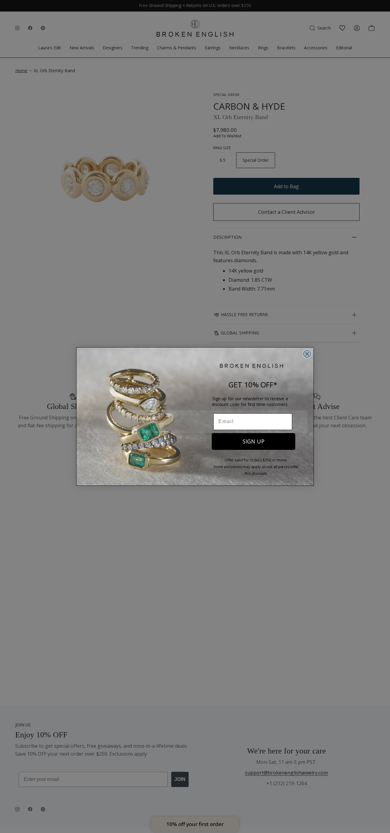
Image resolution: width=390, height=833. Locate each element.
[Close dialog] (307, 354)
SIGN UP (253, 441)
